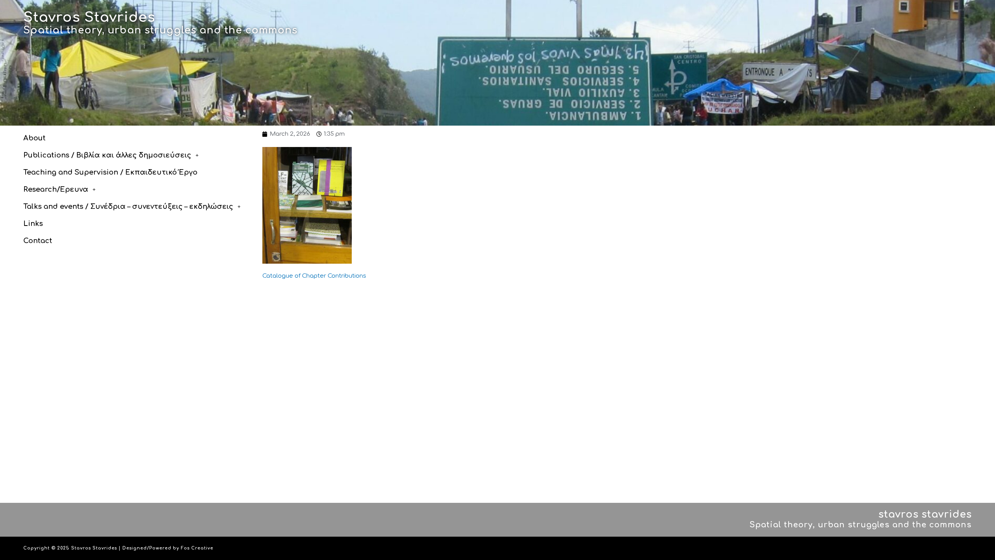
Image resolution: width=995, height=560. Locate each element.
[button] (139, 155)
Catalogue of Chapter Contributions (314, 276)
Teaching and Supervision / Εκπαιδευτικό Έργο (110, 172)
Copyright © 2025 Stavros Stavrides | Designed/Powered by (102, 548)
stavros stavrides (925, 514)
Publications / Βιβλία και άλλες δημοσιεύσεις (107, 155)
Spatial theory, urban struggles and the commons (160, 30)
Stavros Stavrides (89, 17)
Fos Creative (197, 548)
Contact (37, 241)
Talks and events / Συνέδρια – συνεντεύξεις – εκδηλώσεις (128, 206)
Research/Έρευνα (55, 189)
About (34, 138)
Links (33, 224)
